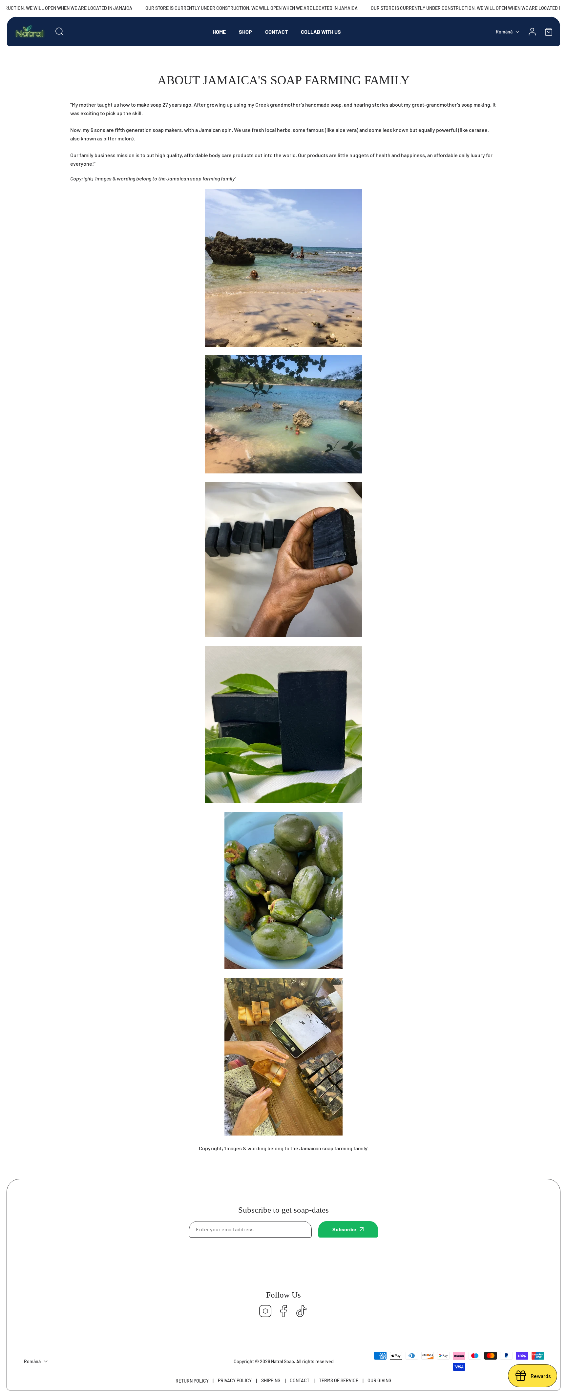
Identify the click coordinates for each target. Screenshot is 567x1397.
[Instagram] (265, 1311)
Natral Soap (282, 1361)
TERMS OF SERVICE (338, 1380)
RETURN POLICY (192, 1381)
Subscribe (344, 1229)
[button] (549, 32)
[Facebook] (283, 1311)
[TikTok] (301, 1311)
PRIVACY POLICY (235, 1380)
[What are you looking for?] (59, 31)
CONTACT (299, 1380)
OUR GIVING (379, 1380)
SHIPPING (271, 1380)
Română (504, 31)
